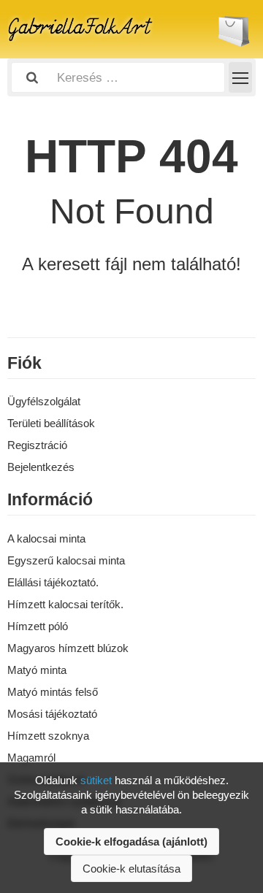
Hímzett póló (37, 626)
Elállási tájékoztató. (53, 582)
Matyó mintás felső (52, 692)
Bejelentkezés (41, 467)
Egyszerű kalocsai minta (66, 560)
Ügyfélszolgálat (43, 401)
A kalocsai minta (46, 538)
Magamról (31, 757)
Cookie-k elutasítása (131, 868)
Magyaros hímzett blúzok (68, 648)
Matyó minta (36, 670)
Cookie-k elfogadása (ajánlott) (131, 841)
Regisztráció (37, 445)
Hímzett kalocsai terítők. (65, 604)
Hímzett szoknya (48, 735)
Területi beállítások (51, 423)
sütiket (96, 780)
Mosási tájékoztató (52, 714)
